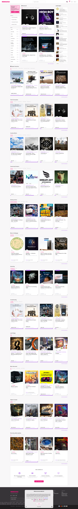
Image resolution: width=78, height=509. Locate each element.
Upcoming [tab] (15, 101)
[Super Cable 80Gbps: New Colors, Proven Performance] (31, 343)
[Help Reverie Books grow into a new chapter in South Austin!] (31, 177)
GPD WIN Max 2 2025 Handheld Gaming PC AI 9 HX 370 (31, 87)
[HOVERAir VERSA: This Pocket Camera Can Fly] (16, 110)
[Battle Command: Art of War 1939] (61, 243)
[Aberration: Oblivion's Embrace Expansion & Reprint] (16, 277)
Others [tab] (27, 201)
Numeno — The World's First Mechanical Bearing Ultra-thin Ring (16, 354)
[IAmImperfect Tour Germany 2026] (31, 277)
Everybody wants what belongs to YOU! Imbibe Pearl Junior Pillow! (46, 287)
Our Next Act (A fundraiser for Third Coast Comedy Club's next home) (16, 154)
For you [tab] (11, 101)
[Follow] (12, 250)
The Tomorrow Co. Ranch (16, 186)
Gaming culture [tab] (32, 68)
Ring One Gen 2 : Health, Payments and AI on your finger (60, 121)
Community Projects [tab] (27, 68)
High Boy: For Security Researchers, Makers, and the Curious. (45, 29)
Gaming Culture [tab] (37, 7)
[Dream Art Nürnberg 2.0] (46, 177)
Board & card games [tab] (13, 201)
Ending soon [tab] (29, 101)
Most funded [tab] (16, 301)
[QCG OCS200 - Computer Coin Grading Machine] (46, 110)
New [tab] (16, 268)
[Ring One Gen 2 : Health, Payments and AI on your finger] (29, 17)
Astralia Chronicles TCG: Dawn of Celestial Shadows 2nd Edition (31, 221)
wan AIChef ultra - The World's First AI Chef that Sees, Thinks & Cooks (45, 56)
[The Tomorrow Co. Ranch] (16, 177)
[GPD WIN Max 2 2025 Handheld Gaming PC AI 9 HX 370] (31, 77)
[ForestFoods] (61, 177)
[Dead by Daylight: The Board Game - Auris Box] (16, 210)
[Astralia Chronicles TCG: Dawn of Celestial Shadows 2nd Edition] (31, 210)
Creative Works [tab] (31, 7)
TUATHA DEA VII (43, 153)
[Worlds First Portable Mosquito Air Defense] (46, 77)
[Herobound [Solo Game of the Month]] (46, 210)
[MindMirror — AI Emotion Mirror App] (31, 243)
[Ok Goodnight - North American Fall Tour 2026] (31, 143)
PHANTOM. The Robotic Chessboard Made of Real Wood (60, 87)
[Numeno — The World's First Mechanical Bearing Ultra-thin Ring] (16, 343)
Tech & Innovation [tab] (26, 7)
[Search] (33, 2)
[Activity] (69, 1)
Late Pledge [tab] (24, 101)
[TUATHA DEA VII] (46, 143)
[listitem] (15, 29)
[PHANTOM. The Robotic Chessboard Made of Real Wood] (61, 77)
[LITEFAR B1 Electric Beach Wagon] (31, 110)
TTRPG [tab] (19, 201)
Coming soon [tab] (12, 268)
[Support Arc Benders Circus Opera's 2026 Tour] (46, 343)
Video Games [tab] (23, 201)
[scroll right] (53, 7)
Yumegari (57, 353)
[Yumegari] (61, 343)
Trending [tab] (11, 301)
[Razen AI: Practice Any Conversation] (61, 277)
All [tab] (10, 68)
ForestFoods (57, 186)
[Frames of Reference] (61, 143)
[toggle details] (37, 34)
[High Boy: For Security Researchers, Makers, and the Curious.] (46, 17)
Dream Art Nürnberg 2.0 (45, 186)
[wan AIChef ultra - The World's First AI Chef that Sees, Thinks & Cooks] (46, 44)
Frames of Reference (59, 153)
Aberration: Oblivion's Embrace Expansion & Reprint (15, 287)
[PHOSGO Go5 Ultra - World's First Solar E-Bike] (29, 44)
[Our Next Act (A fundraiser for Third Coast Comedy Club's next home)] (16, 143)
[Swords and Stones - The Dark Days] (61, 210)
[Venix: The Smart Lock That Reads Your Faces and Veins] (46, 243)
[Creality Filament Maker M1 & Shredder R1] (16, 77)
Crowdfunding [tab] (19, 101)
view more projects (51, 63)
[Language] (67, 1)
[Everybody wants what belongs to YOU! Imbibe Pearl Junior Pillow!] (46, 277)
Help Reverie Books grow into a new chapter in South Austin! (31, 187)
